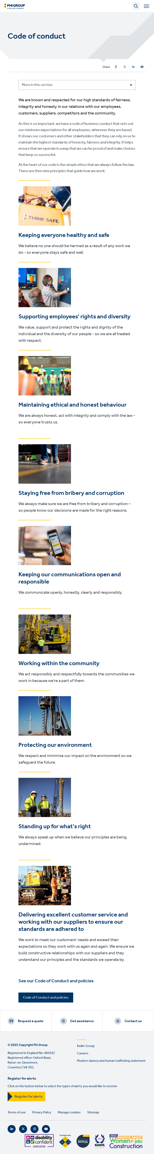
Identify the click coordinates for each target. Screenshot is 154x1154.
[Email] (142, 66)
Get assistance (82, 1021)
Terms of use (17, 1112)
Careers (82, 1053)
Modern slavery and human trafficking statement (111, 1061)
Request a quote (31, 1021)
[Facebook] (116, 66)
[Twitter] (124, 66)
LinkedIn (12, 1129)
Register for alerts (28, 1096)
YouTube (46, 1129)
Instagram (34, 1129)
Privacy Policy (41, 1112)
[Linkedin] (133, 66)
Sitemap (93, 1112)
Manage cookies (69, 1112)
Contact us (133, 1021)
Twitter (23, 1129)
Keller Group (86, 1046)
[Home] (14, 6)
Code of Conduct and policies (46, 997)
